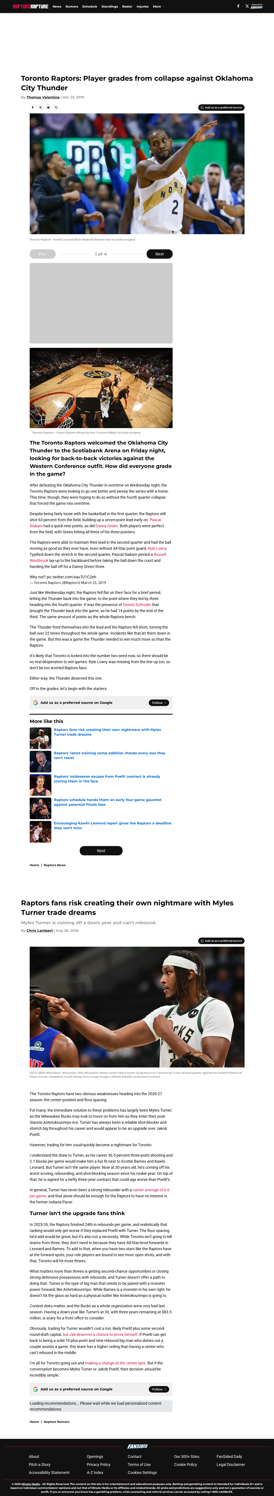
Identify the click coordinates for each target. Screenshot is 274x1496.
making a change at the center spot (115, 1363)
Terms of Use (139, 1464)
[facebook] (238, 6)
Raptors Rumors (56, 1422)
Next (160, 254)
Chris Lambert (40, 931)
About (34, 1456)
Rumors (72, 6)
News (57, 6)
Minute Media (30, 1484)
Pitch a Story (39, 1464)
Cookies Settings (142, 1472)
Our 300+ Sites (186, 1456)
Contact (134, 1456)
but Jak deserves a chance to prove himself (100, 1334)
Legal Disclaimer (231, 1464)
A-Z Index (95, 1472)
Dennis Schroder (137, 604)
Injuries (143, 6)
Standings (110, 6)
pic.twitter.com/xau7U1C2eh (71, 577)
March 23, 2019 (93, 582)
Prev (43, 254)
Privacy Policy (98, 1464)
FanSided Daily (229, 1456)
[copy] (56, 107)
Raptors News (55, 865)
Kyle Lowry (157, 548)
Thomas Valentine (43, 97)
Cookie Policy (185, 1464)
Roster (127, 6)
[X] (247, 6)
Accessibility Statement (49, 1472)
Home (34, 865)
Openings (95, 1456)
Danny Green (107, 526)
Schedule (89, 6)
